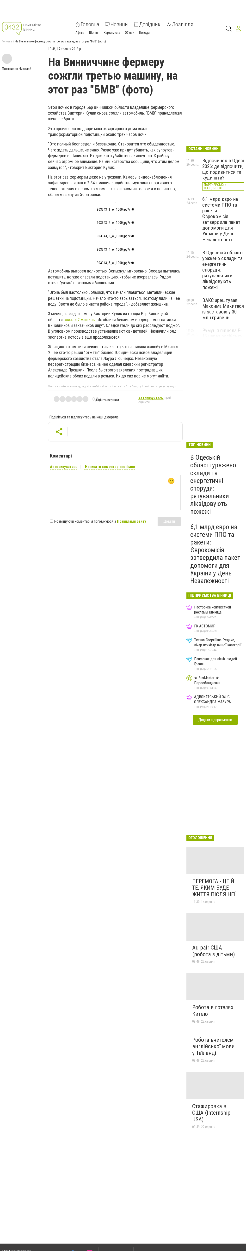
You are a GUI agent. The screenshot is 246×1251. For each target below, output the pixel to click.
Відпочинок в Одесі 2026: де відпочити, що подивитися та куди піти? (223, 169)
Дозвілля (182, 24)
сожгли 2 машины (80, 319)
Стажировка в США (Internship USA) (211, 1113)
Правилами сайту (131, 521)
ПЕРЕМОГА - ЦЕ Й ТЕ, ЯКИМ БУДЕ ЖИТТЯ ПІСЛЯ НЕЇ (213, 888)
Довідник (149, 24)
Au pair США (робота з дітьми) (213, 951)
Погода (144, 33)
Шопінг (94, 33)
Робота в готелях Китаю (213, 1010)
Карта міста (112, 33)
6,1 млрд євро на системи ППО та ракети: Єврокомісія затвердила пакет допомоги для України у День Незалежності (221, 219)
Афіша (79, 33)
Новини (119, 24)
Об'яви (129, 33)
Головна (90, 24)
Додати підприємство (215, 720)
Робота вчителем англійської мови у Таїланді (213, 1046)
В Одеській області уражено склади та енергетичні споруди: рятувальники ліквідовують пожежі (213, 484)
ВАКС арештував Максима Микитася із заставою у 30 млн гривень (223, 308)
